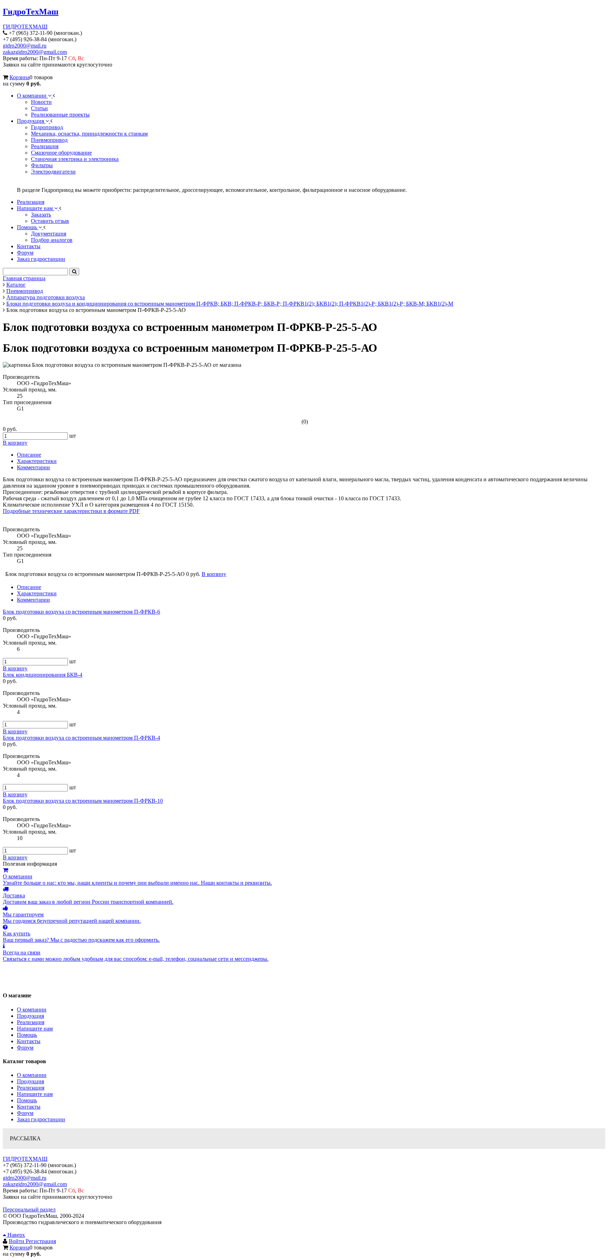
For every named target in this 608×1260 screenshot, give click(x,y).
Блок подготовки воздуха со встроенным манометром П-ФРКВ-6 (81, 612)
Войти (17, 1241)
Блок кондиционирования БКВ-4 (42, 675)
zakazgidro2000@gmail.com (35, 52)
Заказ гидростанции (41, 1119)
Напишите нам (35, 1029)
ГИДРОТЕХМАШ (25, 27)
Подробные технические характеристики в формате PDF (71, 511)
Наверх (15, 1235)
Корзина (20, 77)
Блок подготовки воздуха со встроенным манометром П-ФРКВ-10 (83, 801)
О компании (31, 1010)
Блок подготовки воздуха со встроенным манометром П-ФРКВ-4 (81, 738)
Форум (25, 1048)
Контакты (28, 1041)
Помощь (27, 1035)
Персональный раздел (29, 1209)
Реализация (30, 1022)
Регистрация (41, 1241)
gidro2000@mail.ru (24, 46)
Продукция (30, 1016)
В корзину (15, 668)
